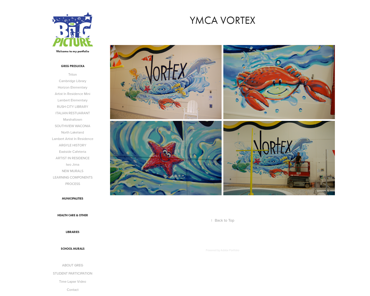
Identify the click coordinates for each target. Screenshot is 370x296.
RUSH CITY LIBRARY (72, 106)
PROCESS (72, 183)
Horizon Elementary (72, 87)
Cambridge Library (72, 80)
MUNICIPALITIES (72, 198)
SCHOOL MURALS (73, 249)
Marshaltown (72, 119)
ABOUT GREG (72, 265)
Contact (73, 289)
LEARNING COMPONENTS (72, 177)
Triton (72, 74)
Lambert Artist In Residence (72, 138)
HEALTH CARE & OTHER (72, 215)
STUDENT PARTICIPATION (72, 273)
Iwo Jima (72, 164)
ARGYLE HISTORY (72, 145)
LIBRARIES (72, 232)
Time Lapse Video (72, 281)
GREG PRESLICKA (72, 66)
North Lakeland (72, 132)
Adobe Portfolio (230, 250)
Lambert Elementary (73, 100)
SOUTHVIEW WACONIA (72, 125)
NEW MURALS (72, 170)
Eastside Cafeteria (72, 151)
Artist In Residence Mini (72, 93)
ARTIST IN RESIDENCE (73, 158)
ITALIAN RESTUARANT (72, 113)
